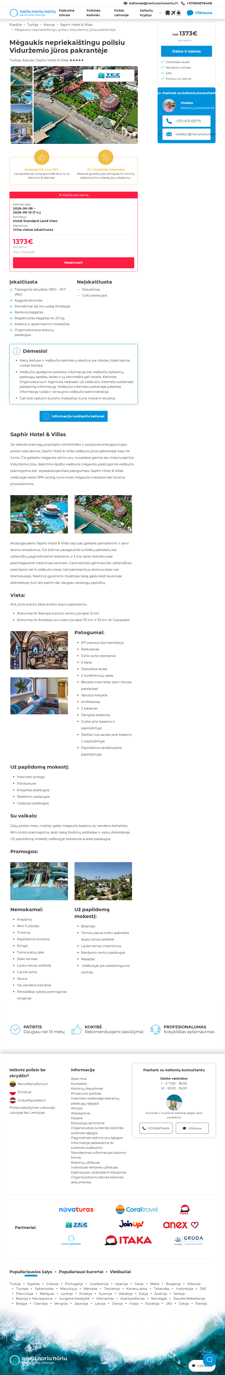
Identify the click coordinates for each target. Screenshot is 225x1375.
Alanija (49, 25)
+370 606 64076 (189, 121)
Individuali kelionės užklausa (94, 1167)
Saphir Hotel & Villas (76, 25)
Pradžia (15, 25)
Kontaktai (79, 1084)
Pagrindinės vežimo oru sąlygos (97, 1138)
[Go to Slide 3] (22, 113)
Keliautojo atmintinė (88, 1123)
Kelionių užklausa (85, 1162)
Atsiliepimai (80, 1113)
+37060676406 (199, 3)
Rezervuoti (73, 262)
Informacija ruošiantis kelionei (78, 416)
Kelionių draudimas (87, 1088)
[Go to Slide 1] (22, 75)
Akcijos (76, 1108)
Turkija (32, 25)
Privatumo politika (86, 1093)
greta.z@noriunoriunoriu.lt (197, 134)
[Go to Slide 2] (22, 94)
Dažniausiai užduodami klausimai (98, 1172)
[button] (86, 105)
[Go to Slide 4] (22, 132)
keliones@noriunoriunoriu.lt (153, 3)
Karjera (77, 1118)
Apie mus (79, 1079)
